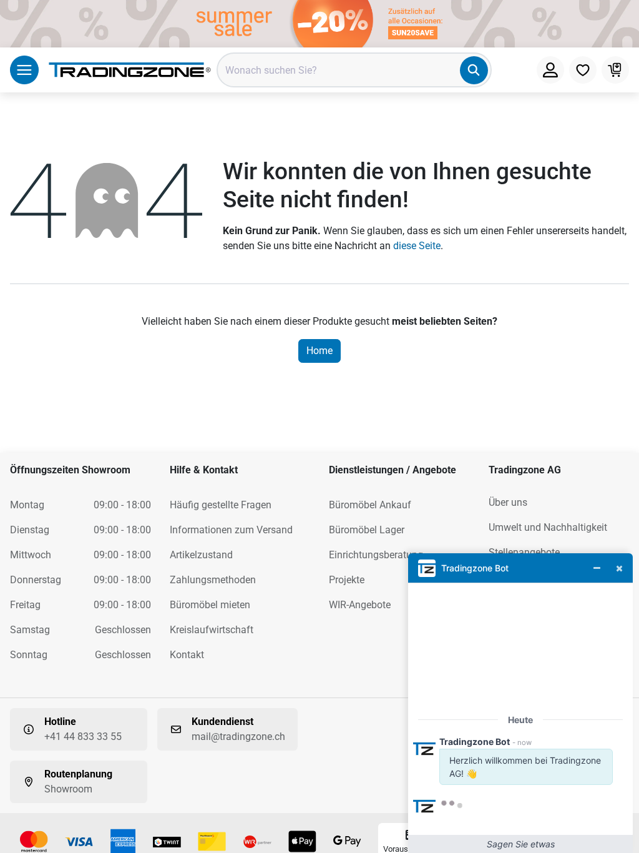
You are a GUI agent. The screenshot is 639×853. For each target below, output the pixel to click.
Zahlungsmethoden (213, 580)
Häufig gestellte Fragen (220, 505)
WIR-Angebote (360, 605)
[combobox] (354, 69)
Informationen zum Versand (231, 530)
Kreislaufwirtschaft (211, 630)
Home (319, 351)
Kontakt (187, 655)
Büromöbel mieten (210, 605)
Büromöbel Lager (366, 530)
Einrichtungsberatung (376, 555)
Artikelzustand (201, 555)
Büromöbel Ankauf (370, 505)
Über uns (508, 502)
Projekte (346, 580)
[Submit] (474, 70)
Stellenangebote (524, 552)
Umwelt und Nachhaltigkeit (548, 527)
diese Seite (417, 246)
